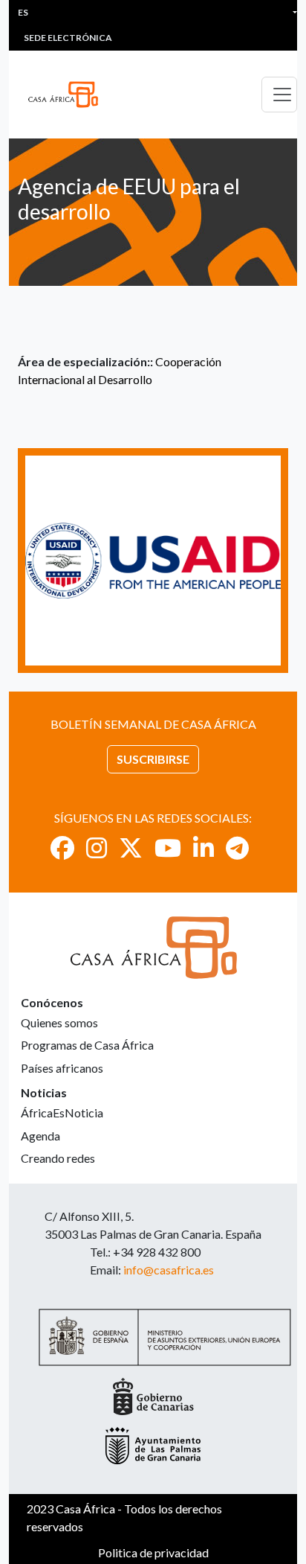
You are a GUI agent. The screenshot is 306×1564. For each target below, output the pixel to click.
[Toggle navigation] (279, 94)
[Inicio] (69, 94)
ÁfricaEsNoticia (62, 1112)
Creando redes (58, 1158)
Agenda (40, 1136)
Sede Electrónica (68, 37)
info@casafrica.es (168, 1270)
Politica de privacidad (153, 1552)
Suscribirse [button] (153, 759)
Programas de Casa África (87, 1045)
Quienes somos (59, 1022)
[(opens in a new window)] (62, 847)
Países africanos (62, 1068)
